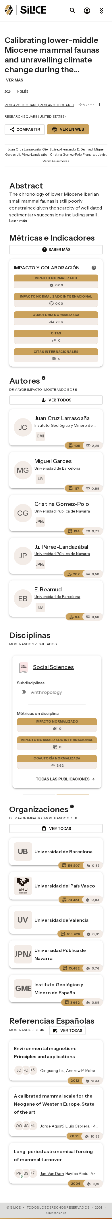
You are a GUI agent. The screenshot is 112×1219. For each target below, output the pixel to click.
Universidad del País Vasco (64, 886)
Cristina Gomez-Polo (65, 155)
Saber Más (56, 249)
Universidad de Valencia (61, 920)
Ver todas (56, 828)
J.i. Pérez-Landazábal (33, 155)
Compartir (24, 129)
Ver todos (56, 400)
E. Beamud (85, 149)
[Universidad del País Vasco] (23, 886)
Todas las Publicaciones (64, 779)
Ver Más (14, 80)
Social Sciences (52, 666)
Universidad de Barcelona (63, 851)
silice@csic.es (56, 1213)
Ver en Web (68, 129)
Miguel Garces (53, 461)
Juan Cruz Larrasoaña (24, 149)
